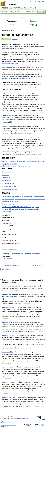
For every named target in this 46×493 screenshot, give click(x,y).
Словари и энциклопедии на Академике (18, 8)
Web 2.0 (28, 148)
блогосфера (40, 104)
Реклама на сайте (23, 418)
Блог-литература (8, 183)
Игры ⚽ (33, 25)
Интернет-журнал (8, 397)
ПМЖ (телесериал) (12, 265)
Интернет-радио (8, 307)
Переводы (34, 21)
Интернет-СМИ (7, 352)
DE (35, 1)
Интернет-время (8, 335)
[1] (9, 122)
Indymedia (5, 175)
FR (43, 1)
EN (31, 1)
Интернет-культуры (9, 382)
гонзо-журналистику (33, 154)
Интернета (20, 48)
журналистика (7, 258)
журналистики (7, 46)
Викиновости (6, 172)
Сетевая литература (9, 186)
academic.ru (8, 3)
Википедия (23, 17)
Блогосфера (6, 180)
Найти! (41, 12)
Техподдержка (14, 418)
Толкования (12, 21)
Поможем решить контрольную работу (25, 253)
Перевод (15, 39)
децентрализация (15, 141)
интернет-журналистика (11, 286)
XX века (31, 46)
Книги (12, 25)
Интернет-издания (8, 67)
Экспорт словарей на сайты (8, 425)
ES (39, 1)
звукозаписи (16, 78)
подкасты (36, 148)
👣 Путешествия (5, 422)
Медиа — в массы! (8, 204)
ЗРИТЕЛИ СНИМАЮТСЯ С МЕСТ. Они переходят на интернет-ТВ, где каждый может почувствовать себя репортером (20, 209)
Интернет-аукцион (9, 322)
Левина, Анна (37, 265)
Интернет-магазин (9, 294)
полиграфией (26, 78)
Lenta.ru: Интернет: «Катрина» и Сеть (16, 166)
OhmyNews (6, 177)
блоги (18, 108)
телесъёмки (6, 78)
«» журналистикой (13, 117)
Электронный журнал (9, 189)
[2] (11, 122)
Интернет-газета (8, 367)
